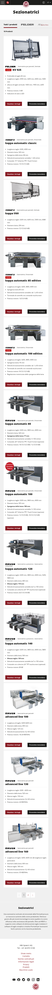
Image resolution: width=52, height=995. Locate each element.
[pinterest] (28, 980)
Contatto (26, 956)
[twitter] (23, 980)
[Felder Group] (26, 4)
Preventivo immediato (37, 104)
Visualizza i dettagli (13, 104)
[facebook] (18, 980)
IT (48, 2)
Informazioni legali (26, 961)
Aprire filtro (44, 25)
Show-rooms (26, 953)
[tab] (10, 26)
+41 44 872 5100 (28, 948)
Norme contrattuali (26, 959)
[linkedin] (38, 980)
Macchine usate (26, 970)
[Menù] (2, 2)
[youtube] (13, 980)
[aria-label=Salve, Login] (43, 2)
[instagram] (33, 980)
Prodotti (26, 967)
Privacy (26, 964)
